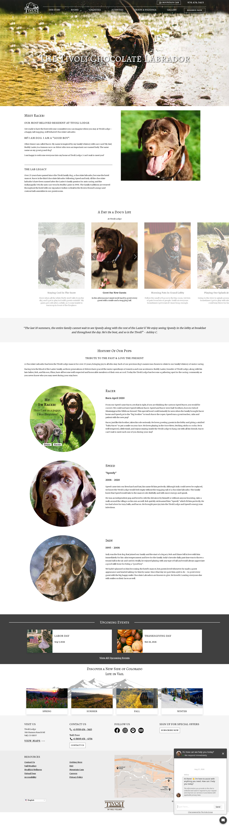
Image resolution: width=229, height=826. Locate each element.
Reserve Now (194, 10)
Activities (117, 10)
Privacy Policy (76, 777)
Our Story (54, 10)
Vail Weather (30, 766)
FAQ (71, 766)
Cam (170, 2)
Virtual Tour (30, 773)
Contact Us (77, 745)
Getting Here (75, 762)
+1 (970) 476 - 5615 (82, 729)
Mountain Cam (76, 769)
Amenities (95, 10)
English (30, 800)
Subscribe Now (170, 730)
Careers (73, 773)
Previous (94, 254)
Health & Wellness (33, 769)
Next (134, 254)
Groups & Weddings (145, 10)
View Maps (32, 741)
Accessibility (30, 777)
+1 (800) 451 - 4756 (82, 738)
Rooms (74, 10)
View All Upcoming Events (115, 658)
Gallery (172, 10)
